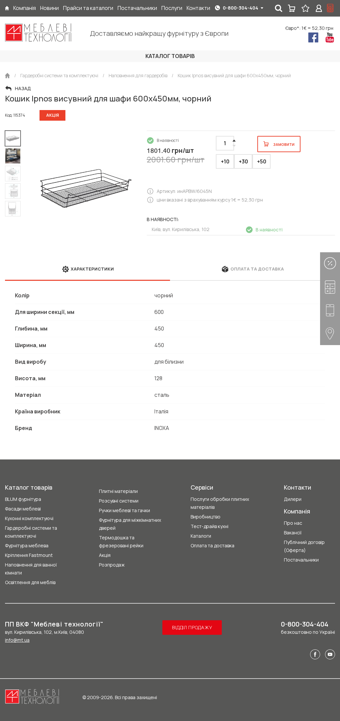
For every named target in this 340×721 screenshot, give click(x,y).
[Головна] (7, 8)
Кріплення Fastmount (29, 555)
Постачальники (301, 560)
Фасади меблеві (23, 509)
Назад (23, 88)
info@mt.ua (17, 640)
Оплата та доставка (212, 545)
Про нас (293, 523)
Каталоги (201, 536)
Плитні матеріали (118, 491)
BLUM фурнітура (23, 499)
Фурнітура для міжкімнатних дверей (130, 524)
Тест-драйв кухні (209, 526)
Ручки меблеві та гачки (124, 510)
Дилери (292, 499)
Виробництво (205, 516)
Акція (105, 555)
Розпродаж (112, 565)
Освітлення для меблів (30, 582)
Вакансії (292, 532)
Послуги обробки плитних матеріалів (220, 503)
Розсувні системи (118, 501)
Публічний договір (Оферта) (304, 546)
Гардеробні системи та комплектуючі (31, 532)
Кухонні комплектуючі (29, 518)
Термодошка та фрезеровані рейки (121, 541)
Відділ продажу (192, 627)
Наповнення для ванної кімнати (31, 569)
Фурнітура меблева (26, 545)
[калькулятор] (330, 8)
